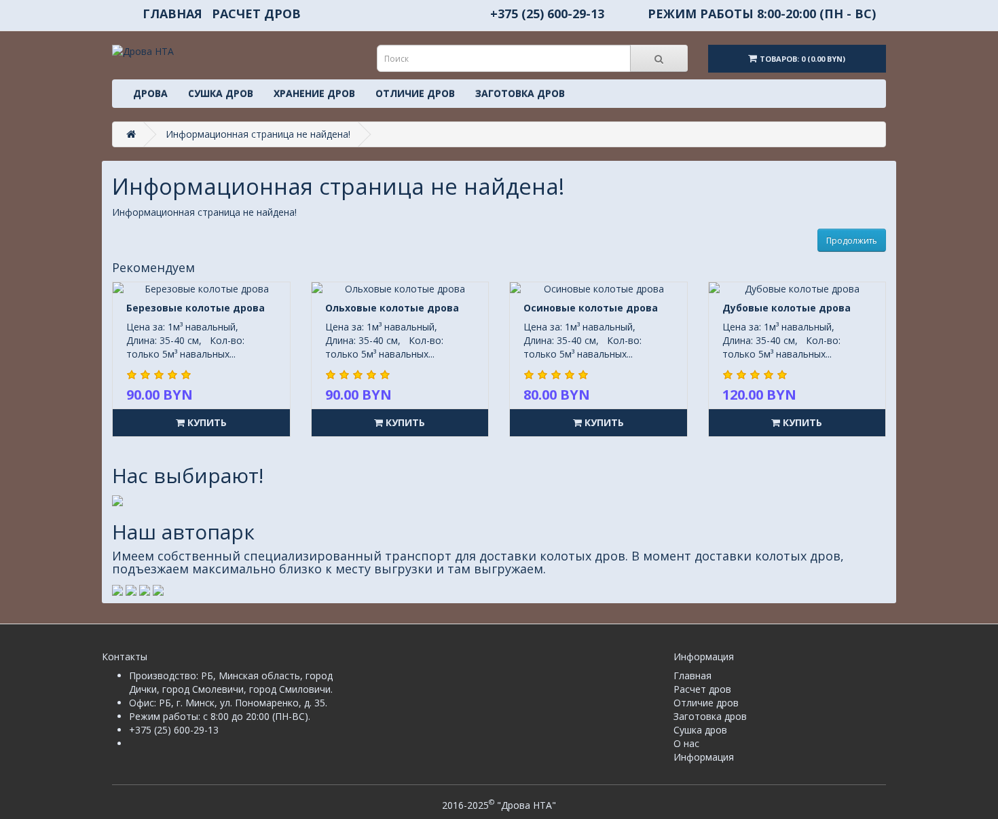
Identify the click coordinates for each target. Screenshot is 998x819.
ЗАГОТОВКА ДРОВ (520, 93)
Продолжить (851, 240)
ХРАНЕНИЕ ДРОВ (314, 93)
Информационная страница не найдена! (258, 134)
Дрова (150, 93)
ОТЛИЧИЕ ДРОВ (415, 93)
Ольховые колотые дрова (392, 307)
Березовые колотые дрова (195, 307)
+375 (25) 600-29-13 (547, 13)
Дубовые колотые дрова (786, 307)
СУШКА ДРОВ (220, 93)
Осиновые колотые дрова (590, 307)
